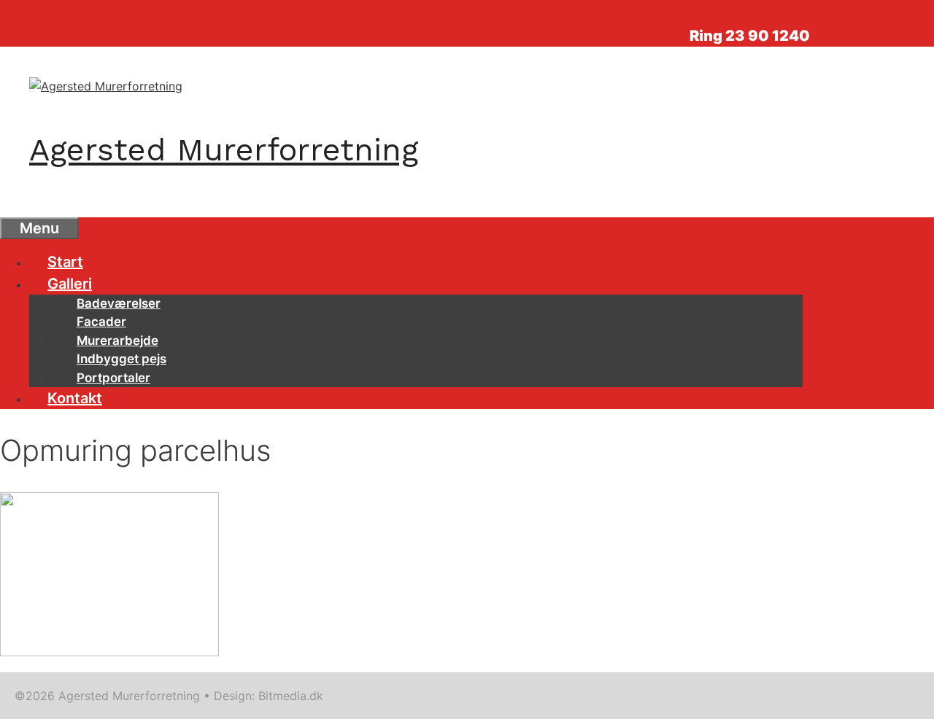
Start (65, 262)
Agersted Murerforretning (223, 149)
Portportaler (113, 377)
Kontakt (74, 398)
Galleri (69, 283)
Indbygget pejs (121, 358)
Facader (101, 321)
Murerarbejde (117, 340)
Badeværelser (119, 303)
